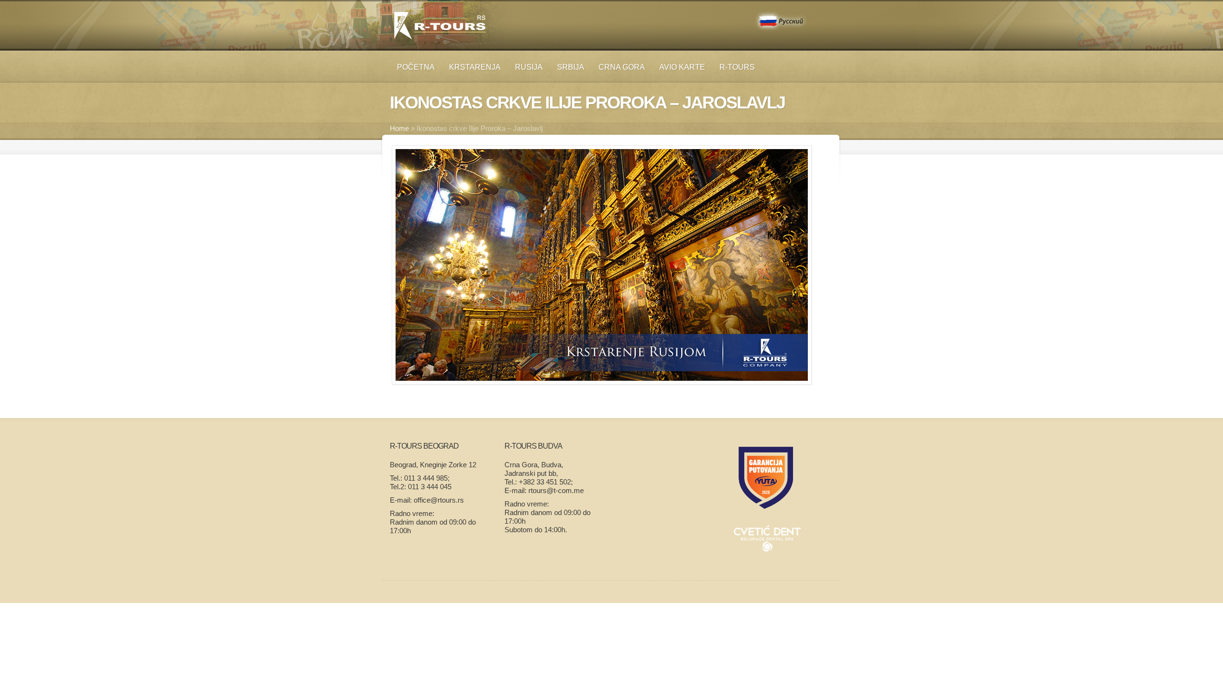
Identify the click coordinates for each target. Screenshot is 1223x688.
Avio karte (682, 67)
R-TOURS (737, 67)
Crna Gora (622, 67)
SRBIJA (570, 67)
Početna (416, 67)
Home (399, 128)
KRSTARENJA (475, 67)
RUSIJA (529, 67)
